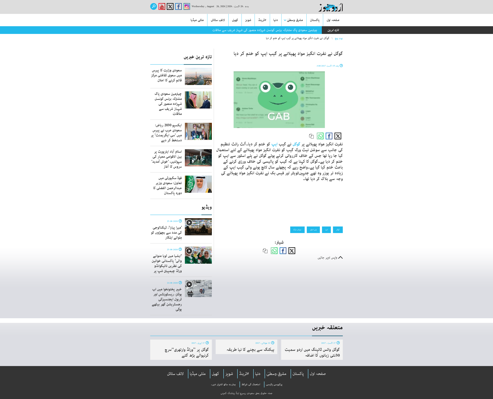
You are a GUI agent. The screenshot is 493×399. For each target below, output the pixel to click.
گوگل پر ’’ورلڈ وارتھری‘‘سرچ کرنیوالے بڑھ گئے (187, 353)
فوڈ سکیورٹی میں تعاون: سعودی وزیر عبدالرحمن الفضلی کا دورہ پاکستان (167, 185)
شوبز (248, 20)
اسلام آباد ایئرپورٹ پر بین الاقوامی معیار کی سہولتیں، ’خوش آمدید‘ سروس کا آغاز (166, 159)
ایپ (274, 144)
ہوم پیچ (339, 38)
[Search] (153, 6)
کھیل (235, 20)
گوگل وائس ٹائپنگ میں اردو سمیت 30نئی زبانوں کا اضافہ (312, 353)
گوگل (297, 144)
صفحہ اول (333, 20)
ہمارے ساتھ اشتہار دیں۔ (223, 384)
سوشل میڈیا (297, 229)
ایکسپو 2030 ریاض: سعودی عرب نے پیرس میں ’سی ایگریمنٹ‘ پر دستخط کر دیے (166, 133)
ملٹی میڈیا (197, 20)
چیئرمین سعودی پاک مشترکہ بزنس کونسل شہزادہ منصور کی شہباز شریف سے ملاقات (168, 104)
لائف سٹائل (218, 20)
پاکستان (314, 20)
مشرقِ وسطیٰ (276, 374)
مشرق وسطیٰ (295, 20)
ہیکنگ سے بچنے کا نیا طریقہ (250, 350)
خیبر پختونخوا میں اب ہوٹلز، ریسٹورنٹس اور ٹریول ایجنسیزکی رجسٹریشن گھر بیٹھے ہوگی (167, 299)
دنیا (275, 20)
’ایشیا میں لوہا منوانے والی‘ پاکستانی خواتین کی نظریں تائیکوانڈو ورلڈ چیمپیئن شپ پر (167, 263)
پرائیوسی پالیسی (274, 384)
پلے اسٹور (313, 229)
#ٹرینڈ (262, 20)
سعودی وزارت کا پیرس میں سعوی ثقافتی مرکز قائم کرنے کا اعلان (166, 75)
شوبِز (229, 374)
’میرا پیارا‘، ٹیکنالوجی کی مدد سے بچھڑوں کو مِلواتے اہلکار (166, 232)
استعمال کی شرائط (250, 384)
